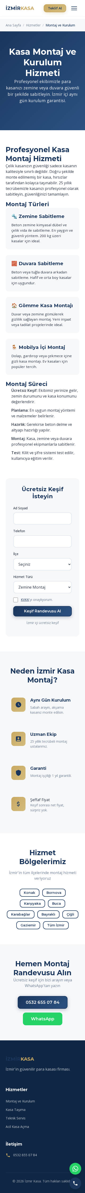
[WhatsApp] (75, 1169)
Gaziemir (28, 925)
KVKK (25, 599)
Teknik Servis (16, 1118)
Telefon (19, 531)
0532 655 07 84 (43, 1002)
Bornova (54, 893)
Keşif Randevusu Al (42, 611)
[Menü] (74, 8)
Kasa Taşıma (16, 1109)
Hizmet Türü (23, 576)
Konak (29, 893)
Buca (56, 903)
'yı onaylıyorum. (37, 599)
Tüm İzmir (55, 925)
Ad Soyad (20, 508)
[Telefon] (75, 1183)
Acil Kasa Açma (17, 1126)
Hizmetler (33, 25)
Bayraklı (48, 914)
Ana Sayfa (13, 25)
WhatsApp (42, 1018)
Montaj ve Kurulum (20, 1101)
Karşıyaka (32, 903)
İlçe (15, 554)
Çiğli (70, 914)
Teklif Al (55, 8)
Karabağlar (20, 914)
